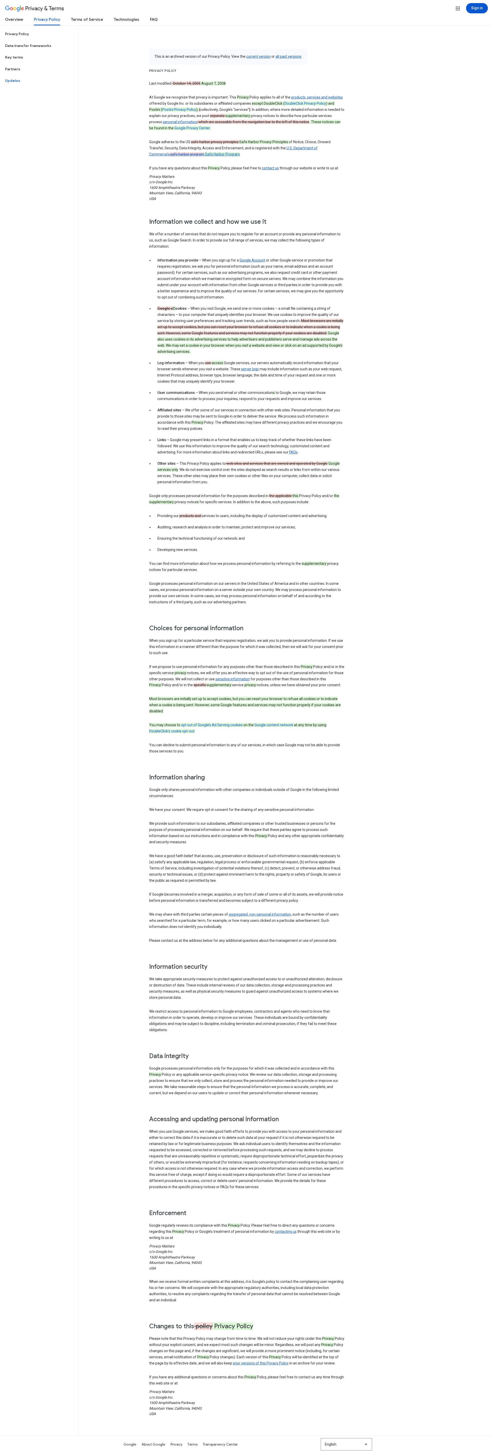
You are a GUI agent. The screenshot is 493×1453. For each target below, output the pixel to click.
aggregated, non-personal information (260, 914)
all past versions (288, 56)
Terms (192, 1444)
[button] (458, 8)
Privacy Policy (47, 19)
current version (258, 56)
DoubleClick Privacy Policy (305, 103)
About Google (153, 1444)
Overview (14, 19)
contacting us (286, 1231)
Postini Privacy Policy (179, 110)
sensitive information (232, 679)
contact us (270, 168)
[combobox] (346, 1444)
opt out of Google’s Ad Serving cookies (212, 725)
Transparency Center (220, 1444)
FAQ (154, 19)
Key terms (14, 57)
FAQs (293, 452)
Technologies (126, 19)
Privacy (176, 1444)
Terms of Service (87, 19)
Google (130, 1444)
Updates (12, 80)
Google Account (252, 260)
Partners (12, 69)
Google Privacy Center (192, 128)
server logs (250, 369)
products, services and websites (317, 97)
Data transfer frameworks (28, 45)
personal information (180, 122)
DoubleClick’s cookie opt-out (171, 731)
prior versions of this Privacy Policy (261, 1363)
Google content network (273, 725)
